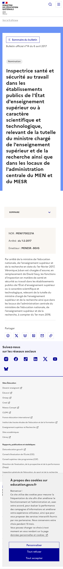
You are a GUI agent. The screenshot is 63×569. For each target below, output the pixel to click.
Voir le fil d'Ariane (10, 20)
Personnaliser (34, 545)
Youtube (55, 359)
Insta (6, 359)
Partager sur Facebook (8, 336)
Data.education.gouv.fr (12, 449)
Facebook (16, 359)
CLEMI (5, 412)
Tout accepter (34, 558)
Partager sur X (16, 336)
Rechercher (50, 4)
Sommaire (14, 212)
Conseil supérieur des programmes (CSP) (20, 459)
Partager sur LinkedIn (34, 336)
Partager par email (42, 336)
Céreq (5, 437)
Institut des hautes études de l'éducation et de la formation (28, 422)
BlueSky (6, 369)
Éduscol (5, 392)
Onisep (5, 397)
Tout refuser (34, 551)
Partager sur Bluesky (25, 336)
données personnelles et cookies (27, 535)
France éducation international (16, 417)
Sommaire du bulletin (24, 40)
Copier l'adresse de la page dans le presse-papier (51, 336)
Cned (4, 402)
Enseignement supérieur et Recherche (19, 427)
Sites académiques (10, 432)
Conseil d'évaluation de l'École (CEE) (18, 454)
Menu (59, 4)
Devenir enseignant (10, 388)
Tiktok (25, 359)
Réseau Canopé (9, 407)
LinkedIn (35, 359)
